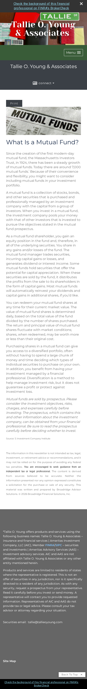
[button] (73, 52)
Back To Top (70, 674)
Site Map (9, 661)
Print (14, 103)
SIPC (58, 545)
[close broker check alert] (81, 3)
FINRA (49, 545)
